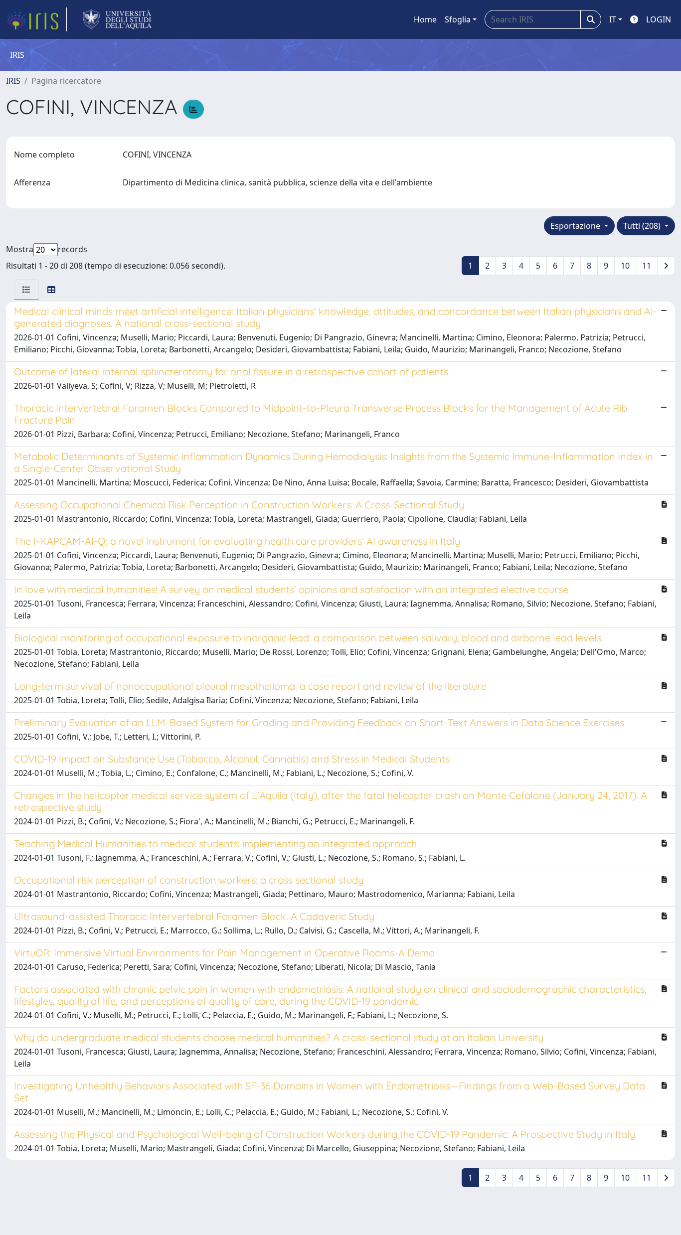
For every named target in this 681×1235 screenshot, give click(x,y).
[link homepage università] (117, 19)
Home (425, 19)
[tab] (26, 289)
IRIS (13, 80)
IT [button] (612, 19)
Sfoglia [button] (458, 19)
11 (646, 265)
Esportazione (576, 225)
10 (625, 265)
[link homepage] (36, 19)
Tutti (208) (643, 225)
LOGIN (658, 19)
